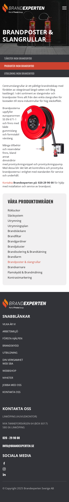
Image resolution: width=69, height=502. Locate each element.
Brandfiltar (14, 236)
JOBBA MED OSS (12, 385)
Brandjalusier (16, 246)
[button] (64, 8)
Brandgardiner (17, 241)
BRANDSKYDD (11, 345)
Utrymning (14, 221)
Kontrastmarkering (20, 277)
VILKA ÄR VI (9, 324)
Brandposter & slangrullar (24, 262)
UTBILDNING (10, 352)
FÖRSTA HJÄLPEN (12, 338)
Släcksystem (15, 215)
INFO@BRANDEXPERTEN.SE (18, 446)
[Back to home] (23, 8)
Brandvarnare (16, 267)
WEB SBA (8, 363)
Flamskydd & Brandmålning (25, 272)
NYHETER (8, 377)
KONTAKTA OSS (11, 392)
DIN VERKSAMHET (13, 359)
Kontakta (8, 182)
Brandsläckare (17, 231)
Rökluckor (14, 210)
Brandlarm (14, 257)
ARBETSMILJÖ (10, 331)
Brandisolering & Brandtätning (27, 252)
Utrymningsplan (18, 226)
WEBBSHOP (9, 370)
